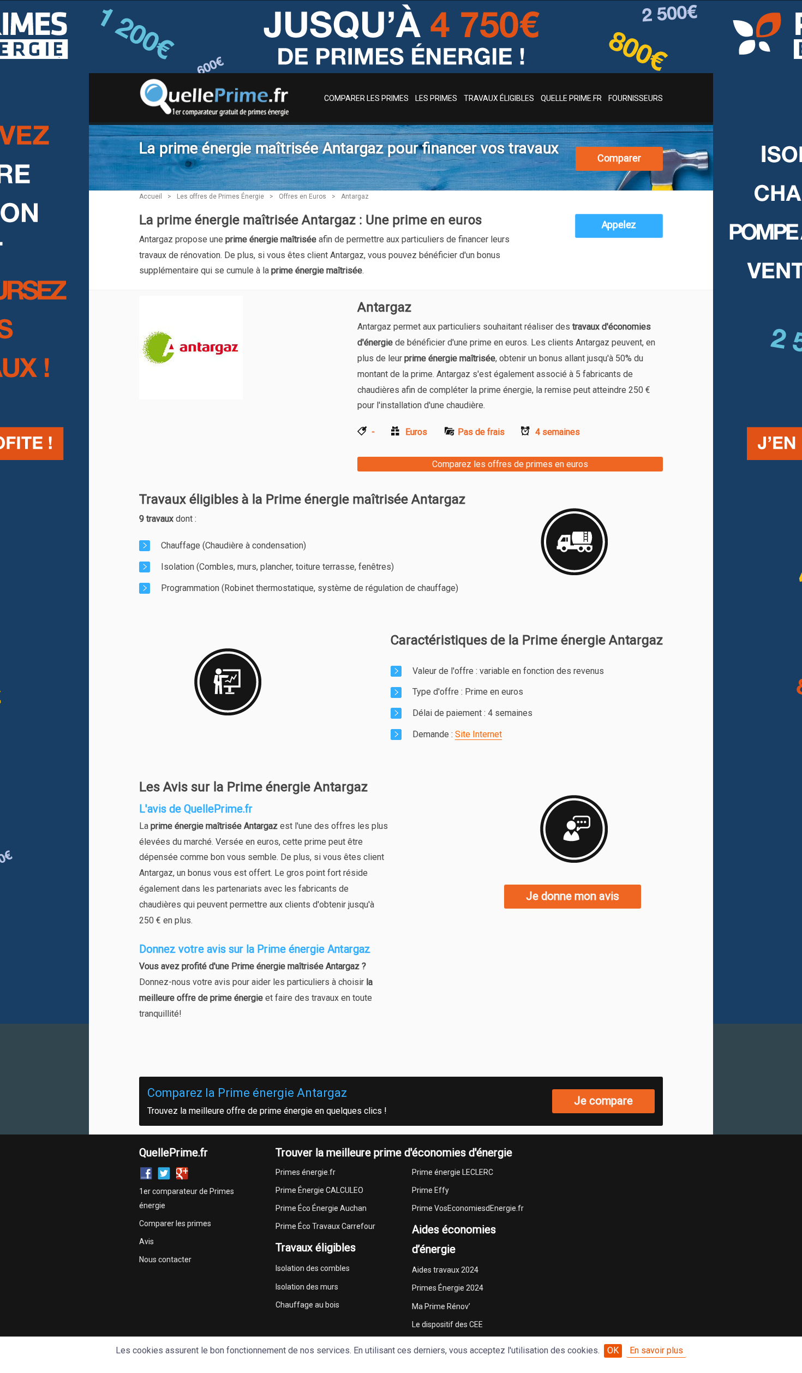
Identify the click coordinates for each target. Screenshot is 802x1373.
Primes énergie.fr (306, 1172)
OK (613, 1350)
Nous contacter (165, 1259)
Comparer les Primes (366, 98)
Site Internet (478, 734)
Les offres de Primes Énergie (220, 196)
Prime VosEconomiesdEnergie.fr (468, 1208)
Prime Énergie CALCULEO (319, 1190)
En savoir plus (656, 1350)
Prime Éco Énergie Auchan (321, 1208)
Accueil (150, 196)
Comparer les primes (175, 1223)
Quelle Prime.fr (571, 98)
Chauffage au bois (307, 1304)
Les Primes (436, 98)
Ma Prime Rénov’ (441, 1306)
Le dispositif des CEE (447, 1324)
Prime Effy (430, 1190)
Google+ (182, 1173)
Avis (146, 1241)
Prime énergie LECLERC (452, 1172)
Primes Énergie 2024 (447, 1288)
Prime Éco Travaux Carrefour (325, 1226)
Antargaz (355, 196)
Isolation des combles (313, 1268)
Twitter (164, 1173)
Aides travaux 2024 (445, 1269)
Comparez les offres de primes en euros (510, 464)
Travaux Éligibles (499, 98)
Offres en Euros (302, 196)
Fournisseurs (635, 98)
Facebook (146, 1173)
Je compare (603, 1100)
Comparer (619, 158)
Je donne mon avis (572, 896)
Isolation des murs (307, 1286)
